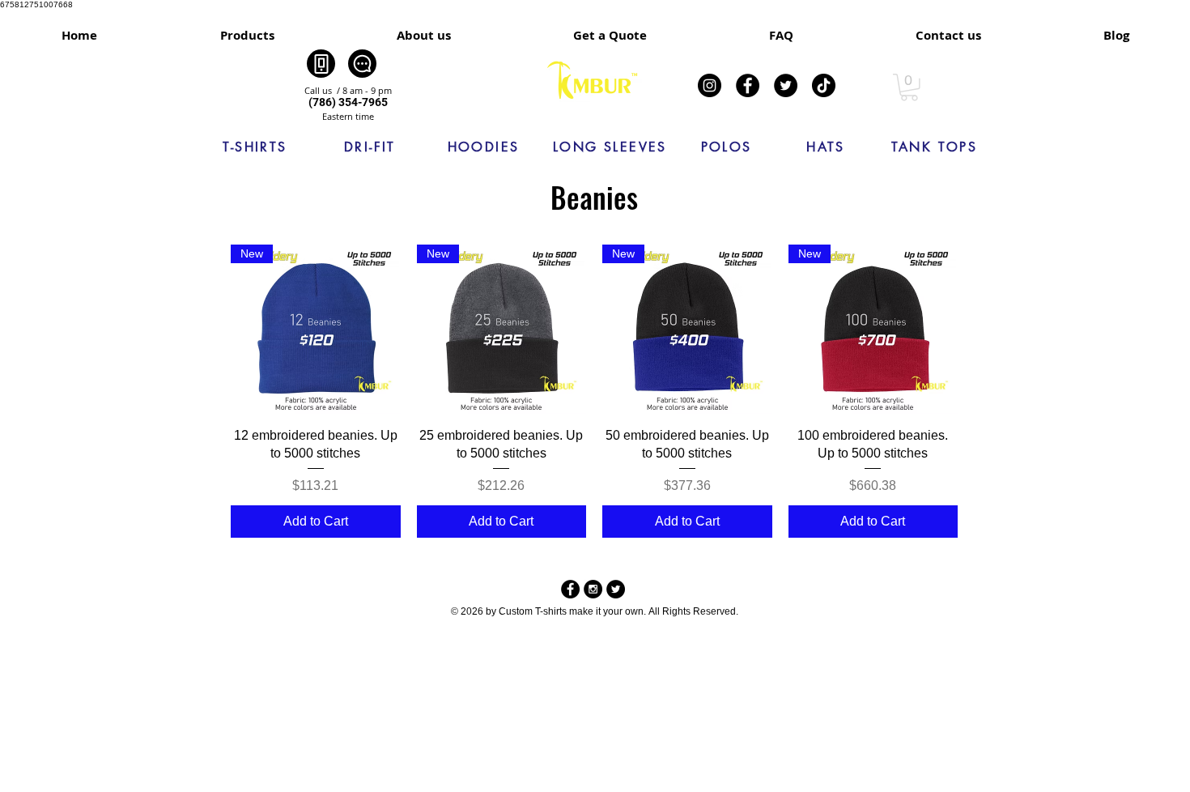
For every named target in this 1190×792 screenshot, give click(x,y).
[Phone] (321, 63)
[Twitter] (785, 85)
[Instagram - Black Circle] (593, 589)
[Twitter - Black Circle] (615, 589)
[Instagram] (709, 85)
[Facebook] (747, 85)
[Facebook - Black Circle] (570, 589)
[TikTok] (823, 85)
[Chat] (362, 63)
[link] (909, 87)
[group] (594, 391)
